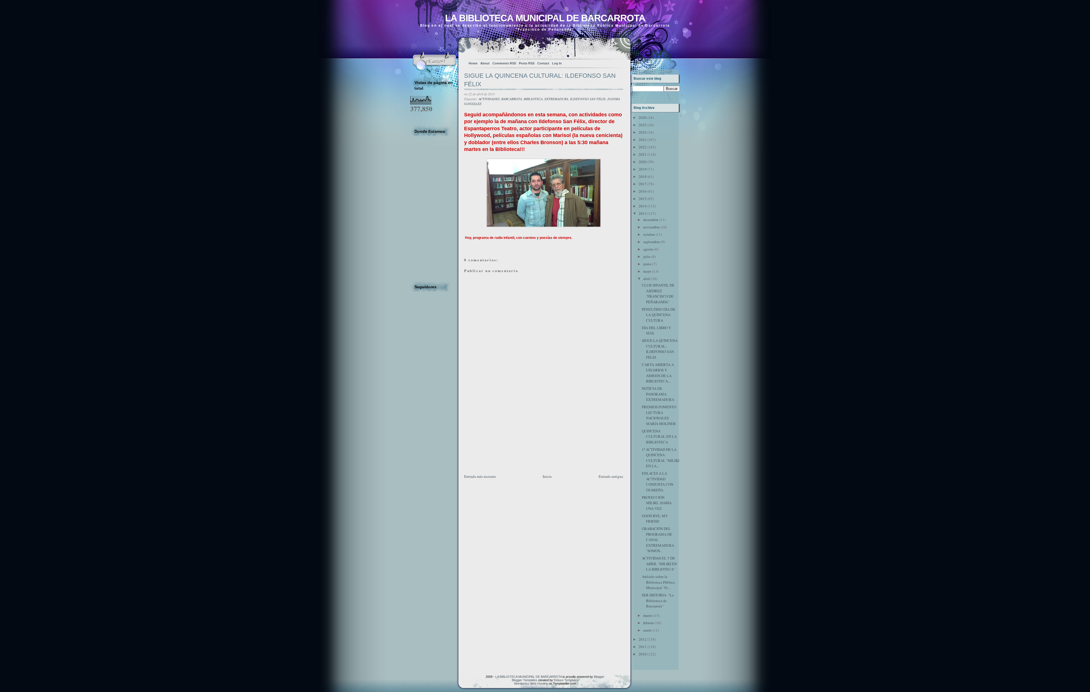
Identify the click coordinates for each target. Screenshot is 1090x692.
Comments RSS (504, 63)
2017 (643, 183)
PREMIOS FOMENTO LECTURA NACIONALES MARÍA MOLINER (659, 415)
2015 (643, 198)
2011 (643, 646)
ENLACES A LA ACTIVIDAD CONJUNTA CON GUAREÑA (657, 482)
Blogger (599, 676)
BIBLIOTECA (533, 98)
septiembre (651, 241)
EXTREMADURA (556, 98)
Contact (543, 63)
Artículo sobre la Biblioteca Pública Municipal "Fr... (658, 582)
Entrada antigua (611, 476)
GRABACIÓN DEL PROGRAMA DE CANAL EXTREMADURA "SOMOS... (658, 539)
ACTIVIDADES (489, 98)
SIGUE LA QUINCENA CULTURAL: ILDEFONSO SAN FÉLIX (540, 80)
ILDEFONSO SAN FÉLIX (587, 98)
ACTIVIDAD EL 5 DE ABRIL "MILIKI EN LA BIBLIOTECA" (659, 564)
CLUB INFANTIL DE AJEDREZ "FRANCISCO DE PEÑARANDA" (658, 293)
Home (473, 63)
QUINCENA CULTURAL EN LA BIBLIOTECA (659, 436)
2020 (643, 161)
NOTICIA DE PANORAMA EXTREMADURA (658, 394)
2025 (643, 124)
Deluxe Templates (566, 680)
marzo (648, 615)
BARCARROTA (511, 98)
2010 (643, 654)
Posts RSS (526, 63)
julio (647, 256)
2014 (643, 206)
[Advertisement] (506, 433)
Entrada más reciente (480, 476)
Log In (557, 63)
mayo (647, 271)
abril (646, 278)
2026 (643, 117)
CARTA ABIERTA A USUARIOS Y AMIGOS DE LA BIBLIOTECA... (658, 373)
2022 (643, 147)
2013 (643, 213)
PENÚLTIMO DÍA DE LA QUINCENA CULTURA (658, 315)
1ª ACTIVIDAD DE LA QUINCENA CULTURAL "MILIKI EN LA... (660, 458)
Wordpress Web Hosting (531, 683)
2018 (643, 176)
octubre (649, 234)
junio (647, 263)
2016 (643, 191)
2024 (643, 132)
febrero (648, 622)
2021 (643, 154)
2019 (643, 169)
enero (647, 630)
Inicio (547, 476)
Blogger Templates (524, 680)
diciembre (651, 219)
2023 (643, 139)
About (485, 63)
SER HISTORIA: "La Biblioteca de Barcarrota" (658, 600)
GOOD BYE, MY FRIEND (655, 518)
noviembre (651, 227)
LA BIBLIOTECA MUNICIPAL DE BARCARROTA (545, 18)
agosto (648, 249)
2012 (643, 639)
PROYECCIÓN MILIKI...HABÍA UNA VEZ (657, 503)
